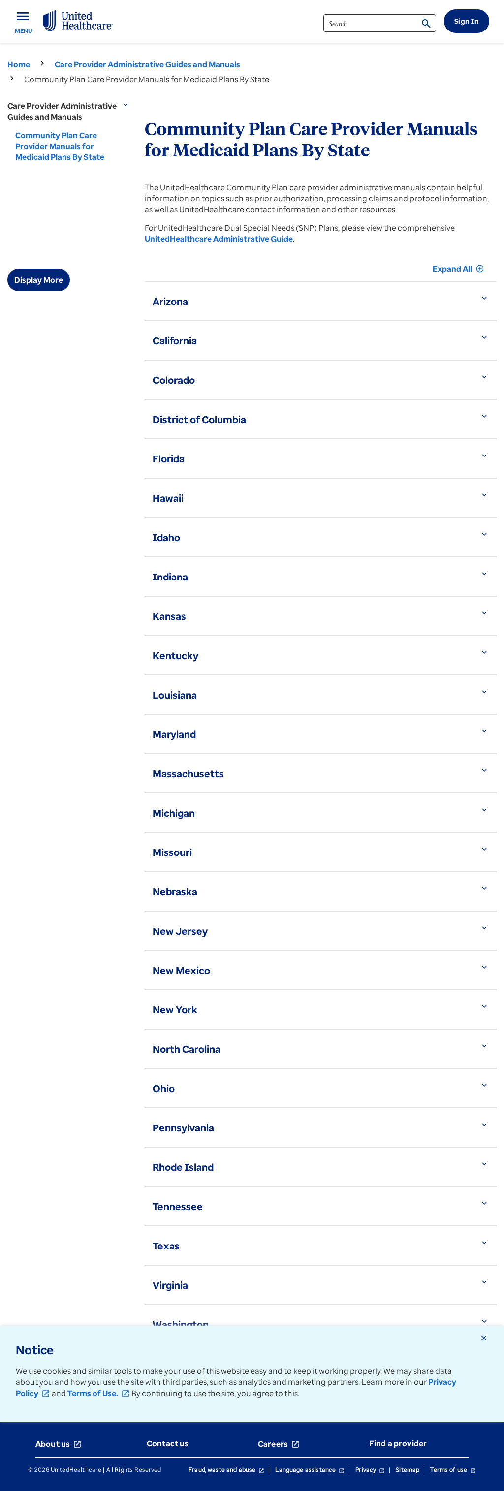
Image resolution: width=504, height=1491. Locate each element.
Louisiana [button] (175, 694)
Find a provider (398, 1443)
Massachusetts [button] (188, 773)
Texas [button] (166, 1245)
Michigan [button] (174, 813)
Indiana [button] (170, 576)
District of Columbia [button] (199, 419)
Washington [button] (181, 1324)
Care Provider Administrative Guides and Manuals (147, 64)
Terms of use (453, 1469)
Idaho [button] (166, 537)
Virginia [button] (170, 1285)
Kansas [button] (169, 616)
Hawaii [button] (168, 498)
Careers (279, 1443)
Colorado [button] (174, 380)
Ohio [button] (164, 1088)
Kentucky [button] (175, 655)
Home (18, 64)
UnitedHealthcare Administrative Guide (219, 238)
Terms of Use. (98, 1393)
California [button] (175, 340)
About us (58, 1443)
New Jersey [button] (180, 931)
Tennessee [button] (178, 1206)
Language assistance (310, 1469)
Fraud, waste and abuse (226, 1469)
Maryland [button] (174, 734)
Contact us (168, 1443)
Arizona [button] (170, 301)
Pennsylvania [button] (183, 1127)
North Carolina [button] (186, 1049)
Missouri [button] (172, 852)
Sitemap (407, 1469)
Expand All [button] (458, 269)
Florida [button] (169, 458)
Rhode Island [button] (183, 1167)
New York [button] (175, 1009)
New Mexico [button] (181, 970)
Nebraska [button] (175, 891)
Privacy (370, 1469)
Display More (38, 279)
